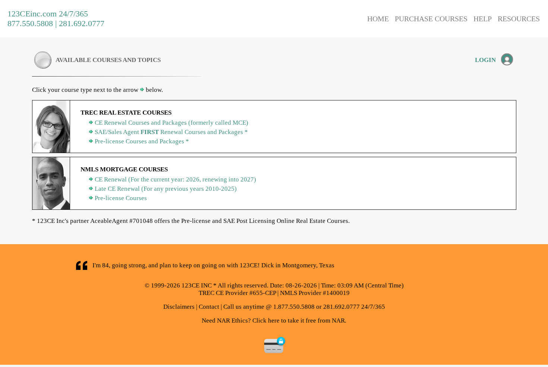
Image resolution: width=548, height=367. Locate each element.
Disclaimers (179, 306)
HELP (482, 19)
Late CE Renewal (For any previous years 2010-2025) (166, 188)
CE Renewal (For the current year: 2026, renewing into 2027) (175, 179)
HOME (378, 19)
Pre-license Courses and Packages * (142, 141)
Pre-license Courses (121, 198)
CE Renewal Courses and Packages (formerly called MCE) (171, 122)
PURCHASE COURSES (431, 19)
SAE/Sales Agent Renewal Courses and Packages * (171, 132)
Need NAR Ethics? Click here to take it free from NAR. (274, 320)
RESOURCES (519, 19)
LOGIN (485, 59)
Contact (209, 306)
